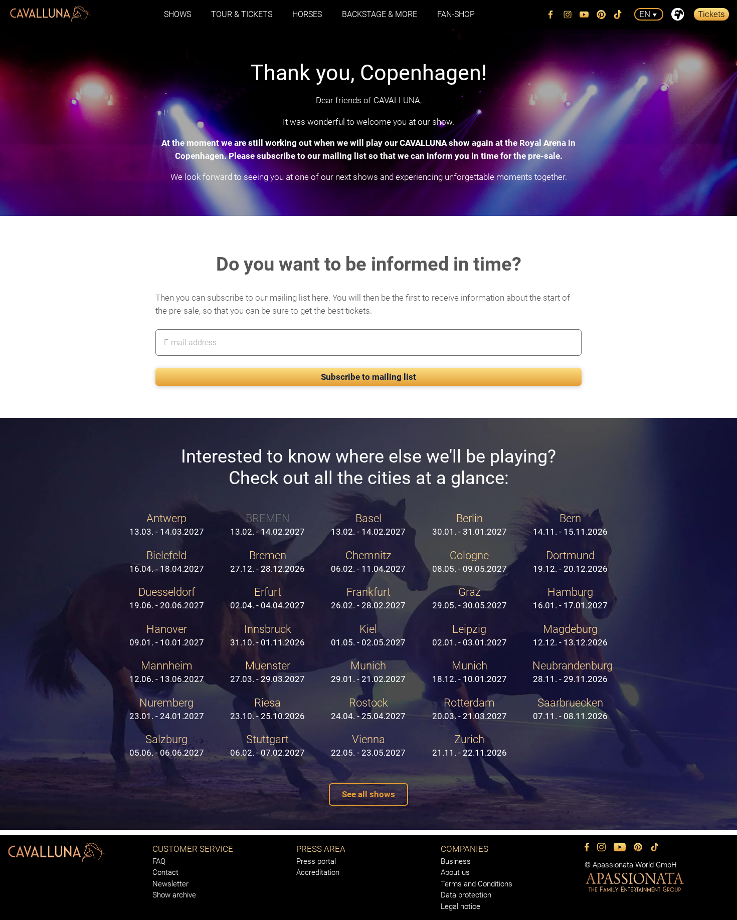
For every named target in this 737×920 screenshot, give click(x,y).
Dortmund (570, 561)
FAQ (158, 861)
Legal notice (460, 906)
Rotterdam (469, 708)
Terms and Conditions (476, 883)
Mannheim (166, 671)
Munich (368, 671)
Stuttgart (267, 745)
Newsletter (170, 883)
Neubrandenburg (572, 671)
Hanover (166, 634)
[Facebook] (551, 14)
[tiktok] (618, 14)
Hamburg (570, 597)
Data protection (466, 894)
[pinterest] (601, 14)
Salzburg (166, 745)
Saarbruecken (570, 708)
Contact (165, 872)
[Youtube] (584, 14)
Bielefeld (166, 561)
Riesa (267, 708)
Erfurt (267, 597)
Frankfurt (368, 597)
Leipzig (469, 634)
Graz (469, 597)
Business (456, 861)
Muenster (267, 671)
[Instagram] (567, 14)
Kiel (368, 634)
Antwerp (166, 524)
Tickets (711, 14)
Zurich (469, 745)
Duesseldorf (166, 597)
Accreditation (317, 872)
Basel (368, 524)
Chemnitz (368, 561)
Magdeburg (570, 634)
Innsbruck (267, 634)
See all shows (368, 794)
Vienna (368, 745)
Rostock (368, 708)
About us (455, 872)
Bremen (267, 561)
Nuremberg (166, 708)
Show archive (174, 894)
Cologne (469, 561)
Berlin (469, 524)
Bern (570, 524)
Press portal (316, 861)
